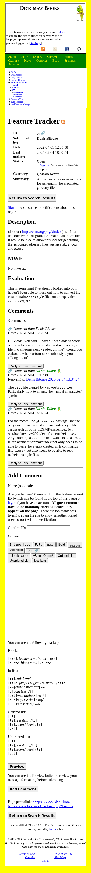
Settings (35, 43)
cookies (60, 32)
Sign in (44, 165)
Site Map (60, 857)
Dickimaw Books (39, 8)
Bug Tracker (16, 77)
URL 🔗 (33, 551)
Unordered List (19, 560)
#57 (13, 90)
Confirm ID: (17, 528)
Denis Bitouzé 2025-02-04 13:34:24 (52, 379)
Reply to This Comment (26, 366)
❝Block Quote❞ (43, 556)
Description (18, 93)
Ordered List (66, 556)
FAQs (13, 72)
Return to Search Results (32, 198)
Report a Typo (17, 99)
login (11, 503)
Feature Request (18, 80)
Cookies (30, 857)
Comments (17, 97)
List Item (40, 560)
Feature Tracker (19, 82)
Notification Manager (21, 104)
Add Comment (23, 789)
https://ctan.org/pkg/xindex (41, 232)
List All (15, 87)
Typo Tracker (17, 101)
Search (15, 85)
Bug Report (16, 74)
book (52, 829)
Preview (17, 766)
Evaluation (17, 95)
